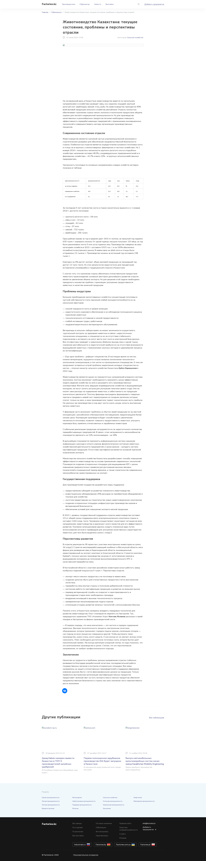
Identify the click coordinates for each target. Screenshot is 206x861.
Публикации (56, 12)
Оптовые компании (104, 823)
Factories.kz (49, 4)
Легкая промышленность (51, 801)
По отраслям (77, 827)
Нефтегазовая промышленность (84, 801)
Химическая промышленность (113, 805)
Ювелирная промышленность (144, 801)
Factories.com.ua (123, 844)
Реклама (122, 838)
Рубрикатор (85, 4)
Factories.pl (145, 844)
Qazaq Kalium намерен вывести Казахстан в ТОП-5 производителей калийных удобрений (58, 762)
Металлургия (77, 798)
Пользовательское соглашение (85, 855)
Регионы (75, 808)
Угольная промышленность (112, 801)
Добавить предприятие (154, 4)
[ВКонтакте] (64, 690)
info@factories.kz (149, 823)
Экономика (107, 808)
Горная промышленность (50, 798)
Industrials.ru (80, 844)
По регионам (77, 831)
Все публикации (156, 717)
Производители (68, 4)
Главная (45, 12)
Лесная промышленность (51, 805)
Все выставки (78, 836)
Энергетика (138, 798)
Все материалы (102, 831)
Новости (97, 4)
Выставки (110, 4)
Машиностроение (48, 808)
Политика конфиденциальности (128, 828)
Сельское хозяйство (135, 37)
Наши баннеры (102, 836)
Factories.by (101, 844)
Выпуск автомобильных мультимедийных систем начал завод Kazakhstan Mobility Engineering (145, 761)
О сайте (122, 834)
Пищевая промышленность (82, 805)
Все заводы (77, 823)
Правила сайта (125, 823)
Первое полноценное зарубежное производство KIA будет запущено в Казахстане (102, 761)
